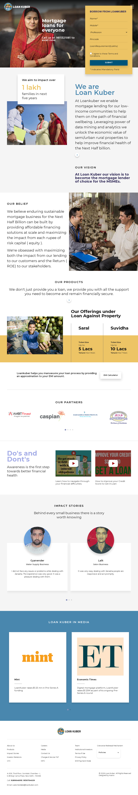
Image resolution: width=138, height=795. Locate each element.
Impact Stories (13, 753)
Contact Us (45, 753)
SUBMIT (109, 62)
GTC (9, 761)
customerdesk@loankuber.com (25, 785)
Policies (109, 752)
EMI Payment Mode (83, 761)
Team (77, 746)
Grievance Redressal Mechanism (110, 746)
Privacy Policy (80, 757)
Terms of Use (80, 753)
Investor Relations (14, 757)
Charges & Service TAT (50, 757)
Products (10, 749)
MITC (43, 761)
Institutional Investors (83, 749)
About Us (11, 746)
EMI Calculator (111, 375)
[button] (65, 430)
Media (43, 749)
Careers (44, 746)
